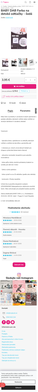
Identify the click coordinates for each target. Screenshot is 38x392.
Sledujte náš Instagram (19, 278)
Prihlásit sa (24, 91)
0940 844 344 (11, 317)
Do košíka (20, 86)
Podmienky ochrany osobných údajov (13, 350)
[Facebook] (4, 322)
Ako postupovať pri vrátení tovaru (12, 339)
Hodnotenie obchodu (19, 207)
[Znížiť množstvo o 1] (26, 80)
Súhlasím (18, 388)
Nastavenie (18, 382)
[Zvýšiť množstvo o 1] (34, 80)
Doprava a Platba (7, 337)
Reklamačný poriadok (8, 345)
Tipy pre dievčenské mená (10, 355)
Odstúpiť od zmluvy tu (9, 361)
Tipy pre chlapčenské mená (10, 358)
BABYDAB (9, 18)
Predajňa (4, 334)
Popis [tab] (10, 110)
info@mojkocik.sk (11, 313)
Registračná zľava (7, 342)
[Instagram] (8, 322)
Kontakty (4, 353)
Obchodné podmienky (9, 347)
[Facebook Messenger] (13, 322)
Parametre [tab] (25, 110)
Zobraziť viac (19, 265)
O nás (3, 331)
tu (19, 377)
